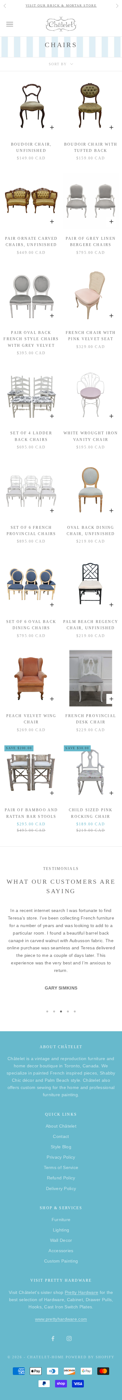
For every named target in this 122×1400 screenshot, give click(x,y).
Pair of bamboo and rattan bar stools (31, 813)
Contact (61, 1136)
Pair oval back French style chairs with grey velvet (31, 339)
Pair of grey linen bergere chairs (91, 241)
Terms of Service (61, 1167)
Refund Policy (61, 1177)
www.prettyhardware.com (61, 1319)
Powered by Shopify (90, 1357)
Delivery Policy (61, 1188)
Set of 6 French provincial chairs (31, 530)
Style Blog (61, 1146)
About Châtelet (61, 1126)
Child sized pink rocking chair (91, 813)
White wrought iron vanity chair (91, 436)
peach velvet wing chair (31, 719)
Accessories (60, 1250)
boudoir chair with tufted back (90, 147)
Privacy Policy (61, 1157)
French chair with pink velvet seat (91, 335)
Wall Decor (61, 1240)
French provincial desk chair (90, 719)
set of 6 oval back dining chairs (31, 625)
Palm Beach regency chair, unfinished (90, 625)
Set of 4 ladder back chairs (31, 436)
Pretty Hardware (82, 1292)
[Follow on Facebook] (53, 1338)
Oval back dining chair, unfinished (91, 530)
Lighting (61, 1229)
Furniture (61, 1219)
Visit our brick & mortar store (61, 5)
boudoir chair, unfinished (31, 147)
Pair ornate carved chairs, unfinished (31, 241)
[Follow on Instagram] (69, 1338)
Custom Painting (61, 1260)
